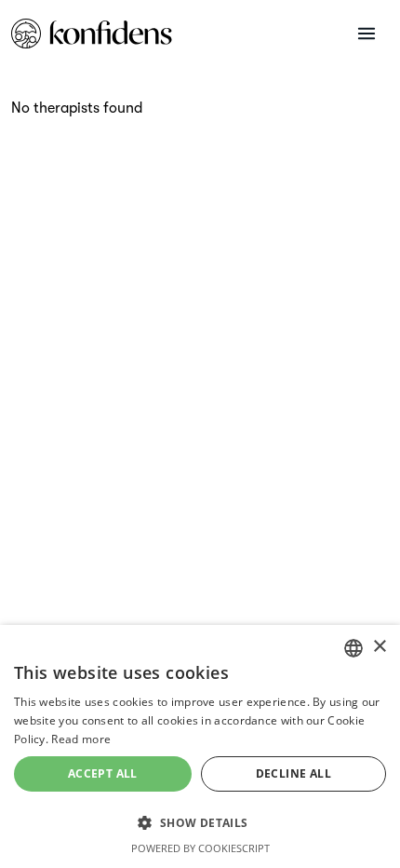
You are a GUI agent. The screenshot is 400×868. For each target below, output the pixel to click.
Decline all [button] (293, 773)
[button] (200, 822)
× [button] (379, 647)
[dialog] (200, 746)
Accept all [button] (103, 773)
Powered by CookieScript (200, 848)
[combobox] (353, 648)
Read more (81, 739)
